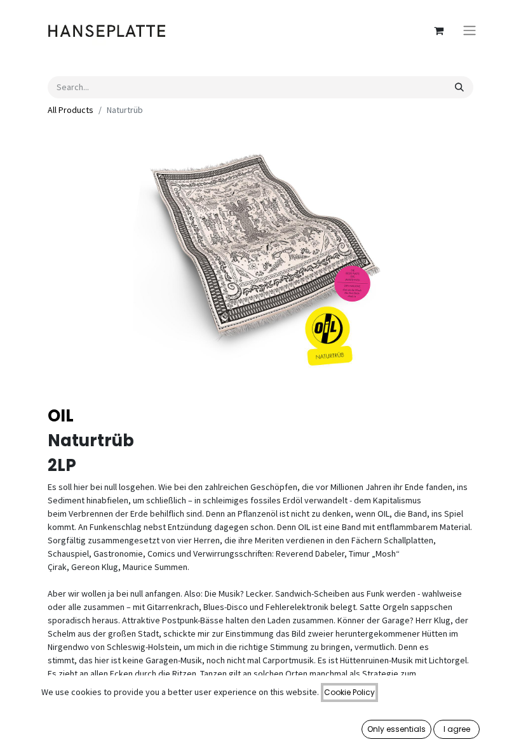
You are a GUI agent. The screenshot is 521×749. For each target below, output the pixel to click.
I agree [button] (456, 729)
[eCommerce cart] (438, 30)
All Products (70, 110)
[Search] (459, 87)
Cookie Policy (349, 692)
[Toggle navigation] (469, 30)
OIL (61, 415)
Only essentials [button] (396, 729)
